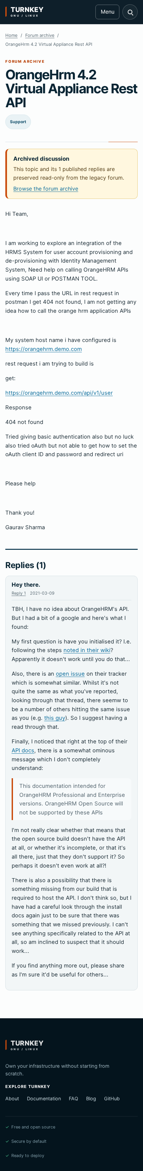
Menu (107, 11)
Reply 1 (19, 593)
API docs (23, 750)
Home (11, 35)
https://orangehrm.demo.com (43, 349)
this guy (54, 717)
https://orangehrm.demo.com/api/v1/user (59, 392)
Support (18, 121)
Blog (91, 1098)
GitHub (112, 1098)
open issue (70, 673)
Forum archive (40, 35)
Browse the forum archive (45, 188)
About (12, 1098)
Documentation (44, 1098)
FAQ (73, 1098)
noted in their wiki (87, 650)
